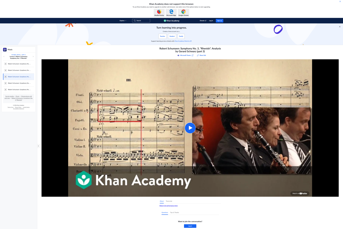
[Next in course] (33, 56)
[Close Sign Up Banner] (340, 26)
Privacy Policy (18, 107)
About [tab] (162, 201)
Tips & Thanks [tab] (174, 212)
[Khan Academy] (171, 20)
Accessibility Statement (18, 108)
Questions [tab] (165, 212)
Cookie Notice (26, 107)
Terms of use (10, 107)
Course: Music (16, 54)
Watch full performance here (168, 205)
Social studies (9, 96)
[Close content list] (38, 146)
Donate (202, 20)
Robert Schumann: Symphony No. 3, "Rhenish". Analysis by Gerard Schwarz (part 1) (19, 64)
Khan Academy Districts (182, 41)
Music (17, 96)
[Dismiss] (340, 1)
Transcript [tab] (169, 201)
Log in (211, 20)
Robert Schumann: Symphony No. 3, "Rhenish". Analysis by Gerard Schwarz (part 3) (19, 76)
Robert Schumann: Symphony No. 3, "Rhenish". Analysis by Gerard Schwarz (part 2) (19, 70)
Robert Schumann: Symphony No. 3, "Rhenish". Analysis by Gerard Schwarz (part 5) (19, 89)
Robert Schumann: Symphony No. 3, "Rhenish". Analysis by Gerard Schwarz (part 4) (19, 83)
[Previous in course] (4, 56)
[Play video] (190, 128)
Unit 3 (24, 54)
